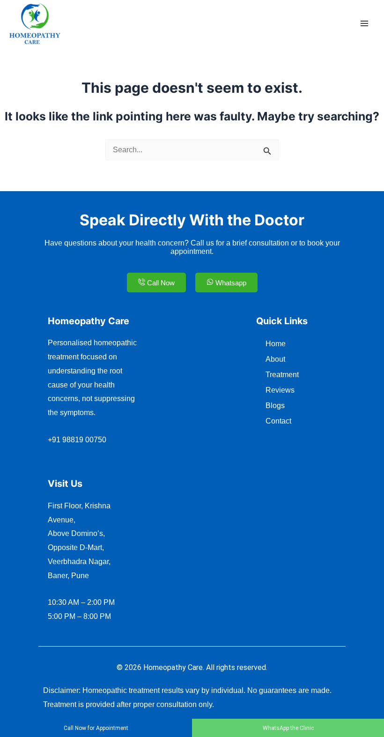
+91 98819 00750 (77, 440)
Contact (278, 421)
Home (276, 344)
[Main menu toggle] (364, 23)
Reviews (280, 390)
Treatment (282, 375)
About (275, 359)
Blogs (275, 405)
